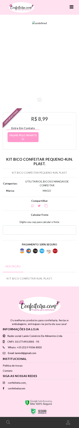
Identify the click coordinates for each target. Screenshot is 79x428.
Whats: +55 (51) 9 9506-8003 (24, 347)
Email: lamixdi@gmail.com (21, 353)
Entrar (68, 422)
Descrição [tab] (13, 266)
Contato (7, 370)
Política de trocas (13, 365)
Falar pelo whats (23, 135)
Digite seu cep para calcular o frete (39, 221)
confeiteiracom (16, 388)
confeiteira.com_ (17, 382)
